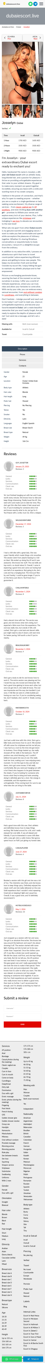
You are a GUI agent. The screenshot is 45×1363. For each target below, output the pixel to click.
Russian (26, 1184)
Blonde (25, 392)
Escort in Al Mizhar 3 (32, 1328)
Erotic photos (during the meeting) (11, 1101)
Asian (4, 1252)
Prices (22, 354)
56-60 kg (27, 1071)
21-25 (4, 1320)
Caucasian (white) (8, 1258)
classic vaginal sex (24, 207)
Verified (26, 1260)
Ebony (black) (7, 1255)
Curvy (26, 1215)
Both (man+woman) (31, 1099)
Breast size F (7, 1289)
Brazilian (27, 1130)
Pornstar (27, 1284)
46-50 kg (27, 1065)
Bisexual (5, 1205)
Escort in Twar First (31, 1334)
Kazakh (26, 1156)
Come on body (7, 1078)
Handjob (5, 1127)
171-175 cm (28, 1046)
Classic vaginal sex (9, 1065)
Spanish (27, 1187)
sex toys (16, 221)
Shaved (25, 401)
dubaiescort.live (8, 27)
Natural (25, 432)
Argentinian (28, 1121)
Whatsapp (13, 1359)
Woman (27, 1093)
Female (25, 372)
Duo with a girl (7, 1093)
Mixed (4, 1264)
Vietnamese (28, 1200)
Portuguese (28, 1178)
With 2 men (6, 1181)
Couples (5, 1068)
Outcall (26, 1243)
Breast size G (7, 1292)
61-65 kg (27, 1074)
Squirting (5, 1162)
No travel (27, 1269)
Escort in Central (30, 1340)
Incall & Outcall (29, 1246)
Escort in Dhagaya (31, 1349)
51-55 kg (27, 1068)
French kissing (7, 1112)
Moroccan (27, 1168)
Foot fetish (6, 1108)
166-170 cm (6, 1348)
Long (24, 397)
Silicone (5, 1308)
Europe (26, 1276)
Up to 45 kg (28, 1061)
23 (23, 377)
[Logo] (14, 4)
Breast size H (7, 1295)
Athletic (25, 388)
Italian (26, 1152)
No (23, 414)
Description (22, 349)
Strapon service (8, 1165)
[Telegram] (35, 4)
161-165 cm (6, 1345)
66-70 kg (27, 1077)
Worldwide (28, 1279)
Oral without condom (10, 1140)
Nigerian (27, 1171)
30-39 (4, 1326)
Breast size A (7, 1273)
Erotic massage (8, 1097)
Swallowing (6, 1174)
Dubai (18, 27)
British (26, 1134)
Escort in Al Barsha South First (33, 1345)
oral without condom (33, 292)
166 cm (25, 441)
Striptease (6, 1168)
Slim (25, 1224)
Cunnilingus (6, 1081)
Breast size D (7, 1283)
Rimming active (8, 1146)
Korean (26, 1159)
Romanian (27, 1181)
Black (4, 1221)
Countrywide (28, 1273)
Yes (25, 1104)
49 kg (24, 437)
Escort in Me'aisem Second (31, 1320)
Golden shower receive (10, 1121)
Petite (26, 1218)
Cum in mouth (7, 1075)
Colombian (28, 1140)
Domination (6, 1090)
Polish (26, 1174)
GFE (3, 1115)
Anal (3, 1053)
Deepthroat (6, 1084)
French (26, 1143)
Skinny (26, 1221)
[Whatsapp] (30, 4)
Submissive (6, 1171)
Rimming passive (8, 1149)
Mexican (27, 1162)
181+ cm (27, 1052)
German (27, 1146)
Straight (5, 1202)
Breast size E (7, 1286)
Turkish (26, 1190)
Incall (26, 1240)
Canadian (27, 1137)
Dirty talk (5, 1087)
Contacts (22, 366)
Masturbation (7, 1134)
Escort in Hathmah (31, 1324)
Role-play (5, 1152)
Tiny (25, 1231)
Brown (4, 1217)
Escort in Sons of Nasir (32, 1337)
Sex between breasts (10, 1156)
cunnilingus (9, 295)
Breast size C (7, 1280)
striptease (27, 218)
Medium (5, 1236)
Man (25, 1089)
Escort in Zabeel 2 (30, 1331)
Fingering (5, 1105)
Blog (25, 1307)
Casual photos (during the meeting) (10, 1061)
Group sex (6, 1124)
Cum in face (6, 1071)
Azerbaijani (28, 1124)
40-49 (4, 1329)
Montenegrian (29, 1165)
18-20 (4, 1317)
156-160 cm (6, 1341)
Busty (26, 1212)
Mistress (5, 1137)
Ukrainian (27, 1193)
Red (3, 1224)
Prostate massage (8, 1143)
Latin (24, 419)
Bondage (5, 1056)
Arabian (5, 1248)
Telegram (35, 1359)
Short (4, 1233)
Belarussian (28, 1127)
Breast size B (27, 428)
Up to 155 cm (7, 1338)
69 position (6, 1050)
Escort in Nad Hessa (31, 1316)
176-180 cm (28, 1049)
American (27, 1118)
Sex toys (5, 1159)
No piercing (26, 405)
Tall (25, 1228)
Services (22, 360)
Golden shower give (9, 1118)
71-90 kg (27, 1080)
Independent (28, 1109)
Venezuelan (28, 1196)
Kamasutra (6, 1130)
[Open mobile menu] (41, 4)
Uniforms (5, 1178)
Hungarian (28, 1149)
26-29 (4, 1323)
